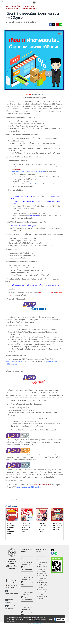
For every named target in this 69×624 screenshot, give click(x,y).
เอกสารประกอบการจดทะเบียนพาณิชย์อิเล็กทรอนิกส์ (28, 172)
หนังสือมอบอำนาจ (33, 184)
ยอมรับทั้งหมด (60, 619)
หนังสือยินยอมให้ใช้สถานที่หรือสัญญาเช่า (22, 226)
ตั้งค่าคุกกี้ (51, 619)
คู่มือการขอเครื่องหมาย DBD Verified (28, 487)
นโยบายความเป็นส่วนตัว (40, 619)
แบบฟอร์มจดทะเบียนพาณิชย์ (21, 167)
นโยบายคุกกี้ (12, 621)
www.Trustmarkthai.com (14, 361)
